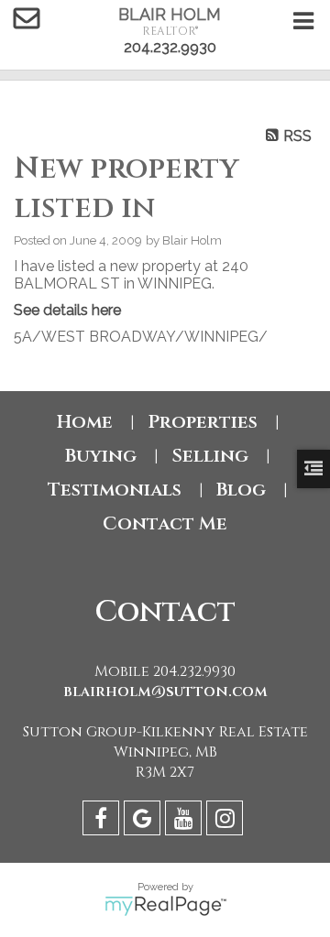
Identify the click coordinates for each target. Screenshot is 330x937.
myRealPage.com (165, 906)
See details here (67, 310)
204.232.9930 (170, 47)
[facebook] (103, 821)
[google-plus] (144, 821)
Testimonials (115, 489)
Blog (241, 489)
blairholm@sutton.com (165, 691)
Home (85, 421)
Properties (203, 421)
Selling (209, 455)
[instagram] (227, 821)
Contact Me (165, 523)
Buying (101, 455)
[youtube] (185, 821)
